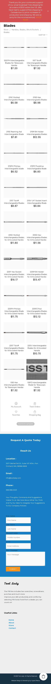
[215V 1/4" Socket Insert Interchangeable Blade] (36, 187)
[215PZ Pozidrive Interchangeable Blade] (36, 153)
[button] (43, 676)
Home (11, 620)
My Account (16, 406)
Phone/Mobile (12, 533)
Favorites (16, 415)
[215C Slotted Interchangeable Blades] (14, 84)
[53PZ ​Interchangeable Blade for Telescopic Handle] (36, 369)
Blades (6, 32)
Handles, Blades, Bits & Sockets (25, 30)
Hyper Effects (35, 680)
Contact (12, 628)
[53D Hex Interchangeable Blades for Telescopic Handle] (14, 369)
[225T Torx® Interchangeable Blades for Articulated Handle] (14, 332)
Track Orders (35, 406)
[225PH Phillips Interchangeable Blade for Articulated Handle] (14, 295)
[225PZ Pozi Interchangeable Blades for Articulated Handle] (36, 295)
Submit (13, 569)
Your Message (12, 550)
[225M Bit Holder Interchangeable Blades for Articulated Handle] (36, 258)
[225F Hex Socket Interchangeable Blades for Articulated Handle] (14, 258)
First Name (10, 516)
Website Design (16, 680)
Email (8, 542)
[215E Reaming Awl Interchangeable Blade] (14, 118)
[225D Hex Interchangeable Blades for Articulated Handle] (36, 222)
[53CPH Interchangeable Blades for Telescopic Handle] (14, 47)
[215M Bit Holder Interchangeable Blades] (36, 118)
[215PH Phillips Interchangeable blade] (14, 153)
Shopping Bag (35, 415)
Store (6, 30)
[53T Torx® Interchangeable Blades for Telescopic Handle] (36, 47)
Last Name (10, 525)
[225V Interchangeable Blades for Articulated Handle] (36, 332)
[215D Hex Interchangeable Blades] (36, 84)
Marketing (26, 680)
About (11, 623)
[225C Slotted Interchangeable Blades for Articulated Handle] (14, 222)
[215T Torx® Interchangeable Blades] (14, 187)
